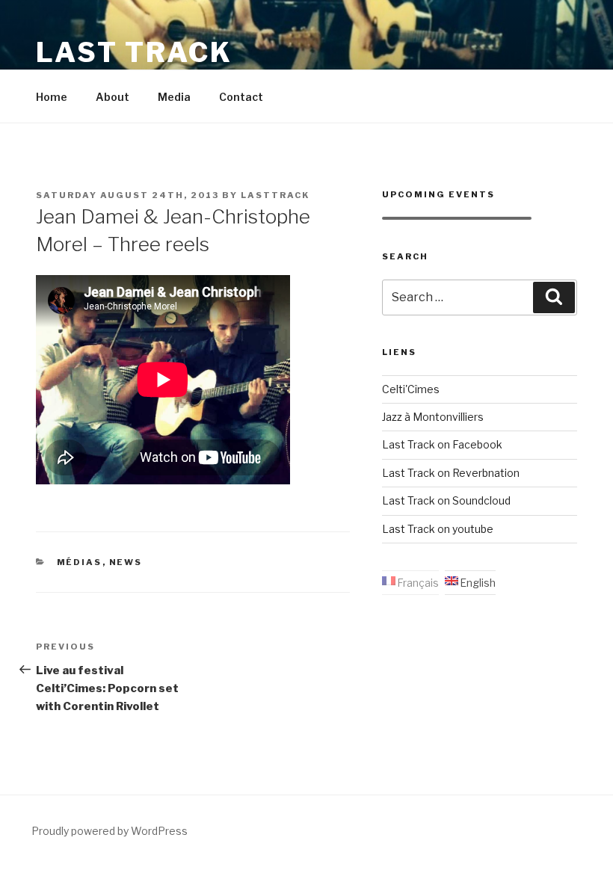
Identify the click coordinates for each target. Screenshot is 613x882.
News (126, 562)
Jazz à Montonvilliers (433, 416)
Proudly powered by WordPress (109, 830)
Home (51, 96)
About (112, 96)
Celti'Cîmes (411, 389)
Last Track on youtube (437, 528)
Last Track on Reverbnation (451, 472)
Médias (79, 562)
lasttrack (275, 195)
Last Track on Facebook (442, 444)
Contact (241, 96)
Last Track (134, 52)
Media (174, 96)
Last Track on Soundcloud (446, 500)
